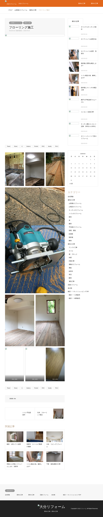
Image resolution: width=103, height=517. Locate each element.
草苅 (70, 274)
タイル (71, 251)
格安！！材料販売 (74, 298)
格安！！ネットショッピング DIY (78, 291)
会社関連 (70, 196)
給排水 (71, 271)
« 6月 (71, 183)
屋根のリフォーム (74, 264)
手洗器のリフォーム (75, 227)
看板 (70, 268)
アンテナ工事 (73, 247)
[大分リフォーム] (51, 507)
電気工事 (71, 281)
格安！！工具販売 (74, 295)
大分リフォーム (82, 508)
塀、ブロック (73, 254)
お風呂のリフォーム (75, 206)
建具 (70, 223)
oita (15, 398)
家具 (70, 217)
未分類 (70, 288)
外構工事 (71, 261)
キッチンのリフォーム (76, 210)
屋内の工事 (81, 3)
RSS (5, 508)
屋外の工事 (94, 3)
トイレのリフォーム (75, 213)
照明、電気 (72, 230)
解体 (70, 240)
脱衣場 (71, 237)
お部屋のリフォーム (15, 23)
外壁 (70, 257)
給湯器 (71, 234)
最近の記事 (75, 21)
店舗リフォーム (73, 285)
